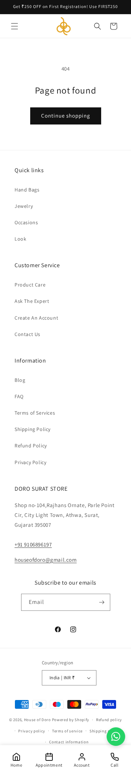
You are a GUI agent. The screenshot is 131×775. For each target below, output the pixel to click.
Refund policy (109, 719)
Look (20, 239)
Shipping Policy (33, 429)
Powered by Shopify (71, 719)
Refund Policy (31, 445)
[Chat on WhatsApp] (116, 736)
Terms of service (67, 731)
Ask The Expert (32, 301)
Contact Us (27, 334)
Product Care (30, 284)
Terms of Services (35, 413)
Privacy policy (31, 731)
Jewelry (24, 206)
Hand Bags (27, 189)
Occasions (26, 222)
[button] (15, 26)
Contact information (68, 741)
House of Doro (37, 719)
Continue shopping (65, 115)
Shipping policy (105, 731)
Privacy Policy (30, 462)
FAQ (19, 396)
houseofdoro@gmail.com (46, 559)
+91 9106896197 (33, 544)
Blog (20, 380)
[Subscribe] (102, 602)
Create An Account (36, 318)
